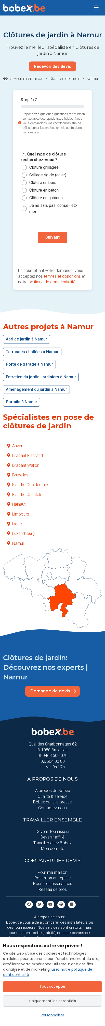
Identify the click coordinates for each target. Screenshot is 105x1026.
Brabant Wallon (25, 465)
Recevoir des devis (52, 66)
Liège (17, 523)
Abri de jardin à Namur (26, 339)
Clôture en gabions (46, 197)
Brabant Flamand (27, 455)
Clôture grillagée (44, 167)
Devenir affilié (52, 837)
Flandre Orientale (27, 494)
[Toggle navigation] (96, 7)
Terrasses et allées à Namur (32, 351)
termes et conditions (62, 276)
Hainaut (18, 504)
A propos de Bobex (52, 790)
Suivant (52, 237)
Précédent (52, 253)
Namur (18, 543)
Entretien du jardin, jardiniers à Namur (41, 377)
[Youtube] (50, 904)
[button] (96, 8)
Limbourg (20, 514)
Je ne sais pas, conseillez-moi (53, 208)
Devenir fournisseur (53, 831)
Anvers (18, 445)
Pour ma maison (28, 78)
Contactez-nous (52, 807)
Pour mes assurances (52, 883)
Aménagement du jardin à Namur (36, 389)
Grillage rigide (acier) (47, 175)
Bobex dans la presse (52, 802)
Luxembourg (23, 533)
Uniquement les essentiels (52, 1000)
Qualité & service (53, 796)
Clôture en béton (44, 190)
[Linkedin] (72, 904)
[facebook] (29, 904)
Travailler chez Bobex (52, 843)
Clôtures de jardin (64, 78)
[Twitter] (40, 904)
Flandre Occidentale (30, 484)
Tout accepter (52, 986)
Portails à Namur (21, 401)
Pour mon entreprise (52, 878)
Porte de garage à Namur (29, 364)
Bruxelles (20, 475)
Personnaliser (52, 1015)
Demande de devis (50, 691)
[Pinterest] (61, 904)
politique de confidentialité (52, 281)
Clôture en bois (42, 182)
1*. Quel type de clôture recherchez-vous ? (43, 157)
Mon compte (52, 848)
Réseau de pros (52, 889)
